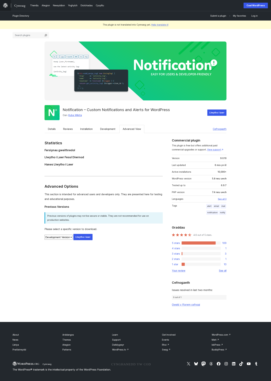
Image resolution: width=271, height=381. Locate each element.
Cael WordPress (256, 5)
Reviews (68, 128)
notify (222, 212)
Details (52, 128)
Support (116, 339)
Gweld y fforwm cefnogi (186, 304)
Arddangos (68, 334)
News (15, 339)
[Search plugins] (46, 35)
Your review (178, 270)
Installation (86, 128)
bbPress (217, 344)
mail (223, 206)
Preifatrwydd (19, 349)
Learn (115, 334)
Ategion (66, 344)
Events (165, 339)
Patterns (66, 349)
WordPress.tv (120, 349)
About (16, 334)
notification (212, 212)
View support (214, 149)
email (216, 206)
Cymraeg (47, 364)
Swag (166, 349)
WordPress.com (221, 334)
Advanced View (132, 128)
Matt (215, 339)
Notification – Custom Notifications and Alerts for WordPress (116, 109)
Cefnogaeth (219, 128)
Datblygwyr (118, 344)
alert (209, 206)
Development (107, 128)
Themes (66, 339)
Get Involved (168, 334)
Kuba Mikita (75, 115)
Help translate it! (159, 24)
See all (222, 270)
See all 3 (222, 199)
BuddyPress (219, 349)
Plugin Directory (21, 15)
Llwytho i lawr (216, 112)
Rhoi (165, 344)
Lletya (16, 344)
